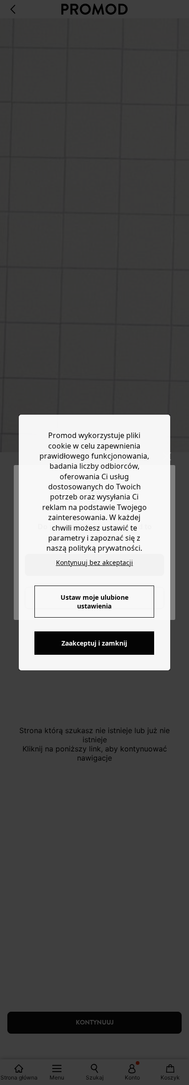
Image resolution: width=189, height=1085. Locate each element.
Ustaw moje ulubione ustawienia (94, 601)
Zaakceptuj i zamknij (94, 643)
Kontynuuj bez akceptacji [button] (94, 562)
